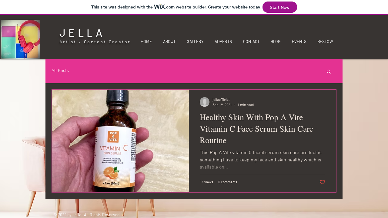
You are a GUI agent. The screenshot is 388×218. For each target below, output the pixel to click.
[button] (329, 72)
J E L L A (80, 32)
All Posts (60, 71)
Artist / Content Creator (95, 42)
